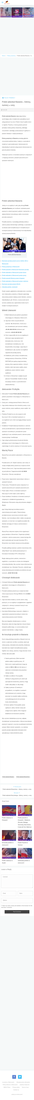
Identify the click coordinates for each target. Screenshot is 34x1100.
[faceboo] (14, 1077)
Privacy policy (16, 1087)
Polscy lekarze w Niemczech (10, 1085)
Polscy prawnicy (9, 98)
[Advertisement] (17, 34)
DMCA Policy (7, 1087)
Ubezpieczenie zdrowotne (23, 1082)
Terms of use (25, 1087)
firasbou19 (4, 110)
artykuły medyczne (24, 1085)
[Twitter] (20, 1077)
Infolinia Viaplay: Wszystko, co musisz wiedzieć (17, 12)
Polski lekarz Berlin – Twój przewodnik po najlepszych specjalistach (28, 12)
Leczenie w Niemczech (8, 1082)
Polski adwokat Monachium (23, 777)
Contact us (16, 1090)
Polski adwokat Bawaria (8, 777)
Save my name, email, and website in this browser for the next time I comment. (16, 906)
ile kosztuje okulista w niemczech (6, 14)
